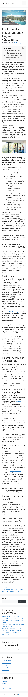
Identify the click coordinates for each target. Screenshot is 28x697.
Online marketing (6, 688)
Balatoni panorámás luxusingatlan (12, 53)
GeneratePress (21, 694)
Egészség (4, 681)
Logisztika (5, 686)
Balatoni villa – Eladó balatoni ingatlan (13, 55)
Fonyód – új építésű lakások (11, 59)
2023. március (6, 665)
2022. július (5, 667)
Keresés (4, 598)
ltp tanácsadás (8, 3)
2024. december (6, 660)
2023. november (6, 663)
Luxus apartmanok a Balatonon (11, 57)
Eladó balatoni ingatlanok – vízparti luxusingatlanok (12, 51)
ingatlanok (18, 401)
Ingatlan (6, 587)
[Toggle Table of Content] (23, 48)
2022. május (5, 670)
